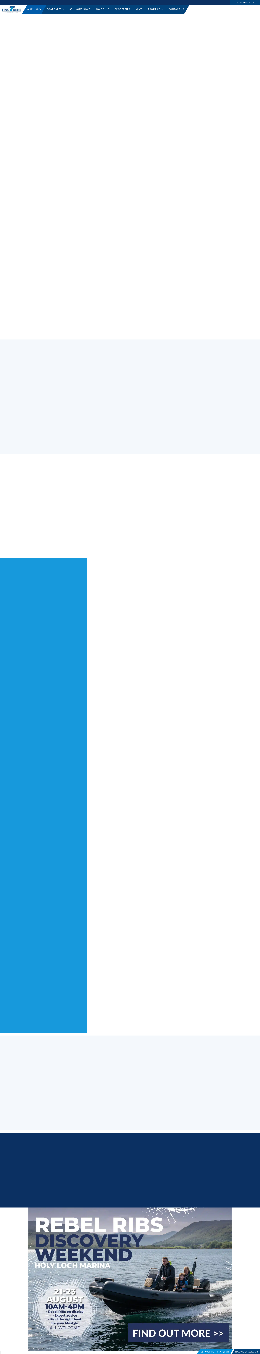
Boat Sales (54, 8)
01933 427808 (121, 1159)
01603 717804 (172, 116)
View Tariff (65, 216)
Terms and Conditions (171, 1199)
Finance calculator (246, 1351)
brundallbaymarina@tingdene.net (181, 119)
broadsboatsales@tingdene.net (179, 135)
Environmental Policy (249, 1199)
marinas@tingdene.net (125, 1163)
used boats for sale (127, 152)
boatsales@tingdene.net (126, 1175)
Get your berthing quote (215, 1351)
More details (103, 1113)
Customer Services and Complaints (210, 1199)
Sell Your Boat (79, 8)
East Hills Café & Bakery (79, 173)
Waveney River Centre (63, 159)
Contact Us (176, 8)
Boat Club (102, 8)
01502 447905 (172, 132)
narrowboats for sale (80, 155)
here (165, 425)
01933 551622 (121, 1171)
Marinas (33, 8)
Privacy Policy (154, 1199)
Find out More (169, 544)
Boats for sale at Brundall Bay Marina (37, 815)
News (139, 8)
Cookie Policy (187, 1199)
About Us (154, 8)
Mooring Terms (232, 1199)
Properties (122, 8)
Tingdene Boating (97, 98)
